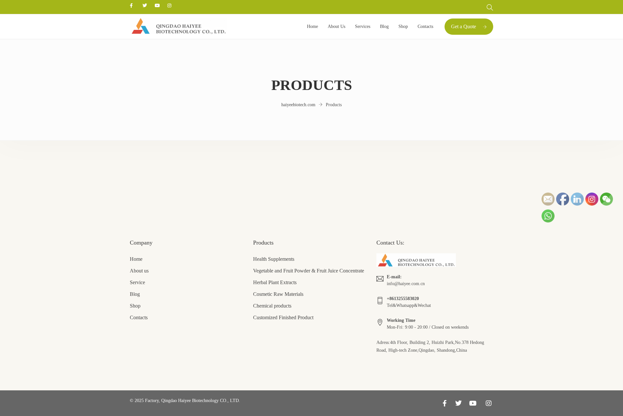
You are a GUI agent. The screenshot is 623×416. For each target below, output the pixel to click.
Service (137, 282)
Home (312, 26)
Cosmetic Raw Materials (278, 294)
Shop (403, 26)
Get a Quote (463, 26)
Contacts (425, 26)
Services (362, 26)
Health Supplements (273, 259)
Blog (384, 26)
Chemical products (272, 306)
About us (139, 270)
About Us (336, 26)
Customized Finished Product (283, 317)
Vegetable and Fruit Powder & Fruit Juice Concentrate (308, 270)
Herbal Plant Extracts (275, 282)
